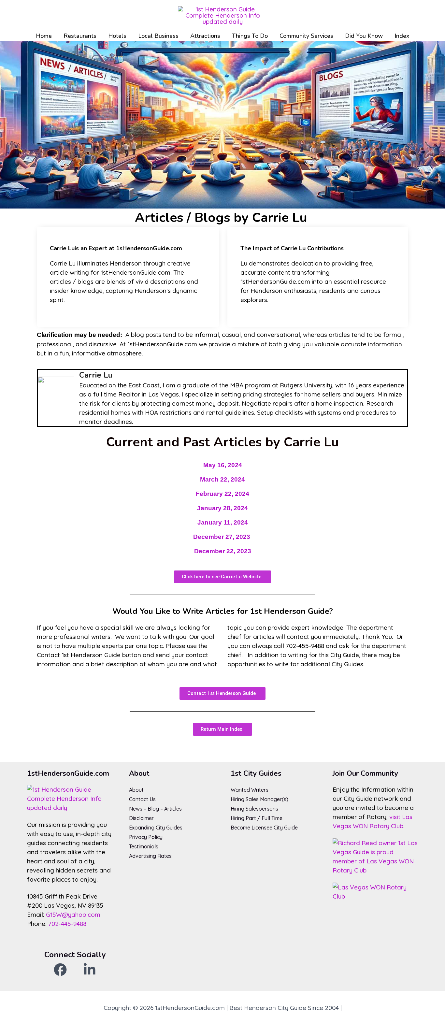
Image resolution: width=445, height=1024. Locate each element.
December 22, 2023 (222, 551)
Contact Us (142, 799)
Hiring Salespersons (254, 808)
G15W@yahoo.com (73, 914)
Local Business (158, 36)
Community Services (306, 36)
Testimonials (143, 846)
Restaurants (80, 36)
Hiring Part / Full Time (256, 818)
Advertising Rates (150, 856)
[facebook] (60, 969)
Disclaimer (141, 818)
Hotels (117, 36)
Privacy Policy (146, 837)
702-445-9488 (67, 924)
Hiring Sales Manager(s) (259, 799)
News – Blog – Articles (155, 808)
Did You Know (364, 36)
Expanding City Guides (155, 827)
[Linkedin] (89, 969)
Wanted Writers (249, 789)
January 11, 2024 (222, 522)
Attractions (205, 36)
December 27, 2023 (221, 536)
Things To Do (250, 36)
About (136, 789)
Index (402, 36)
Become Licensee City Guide (264, 827)
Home (44, 36)
